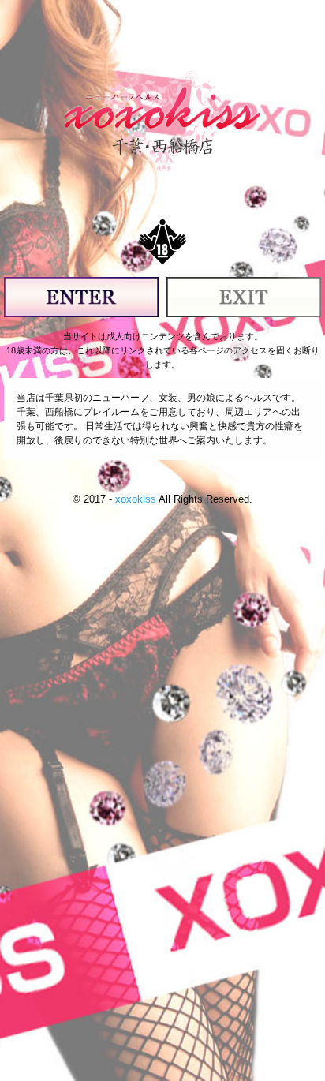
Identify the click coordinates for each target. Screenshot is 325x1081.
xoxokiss (135, 499)
